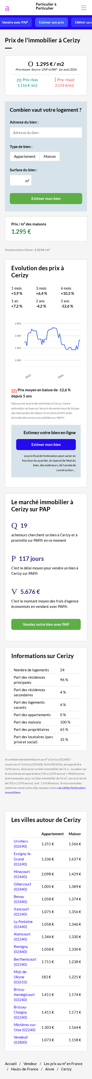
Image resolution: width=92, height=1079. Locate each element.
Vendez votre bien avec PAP (46, 624)
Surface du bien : (23, 170)
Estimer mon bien (46, 444)
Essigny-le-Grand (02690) (23, 858)
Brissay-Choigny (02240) (20, 1012)
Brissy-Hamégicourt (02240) (24, 994)
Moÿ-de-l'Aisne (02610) (20, 976)
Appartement (25, 156)
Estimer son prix (51, 22)
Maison (50, 156)
